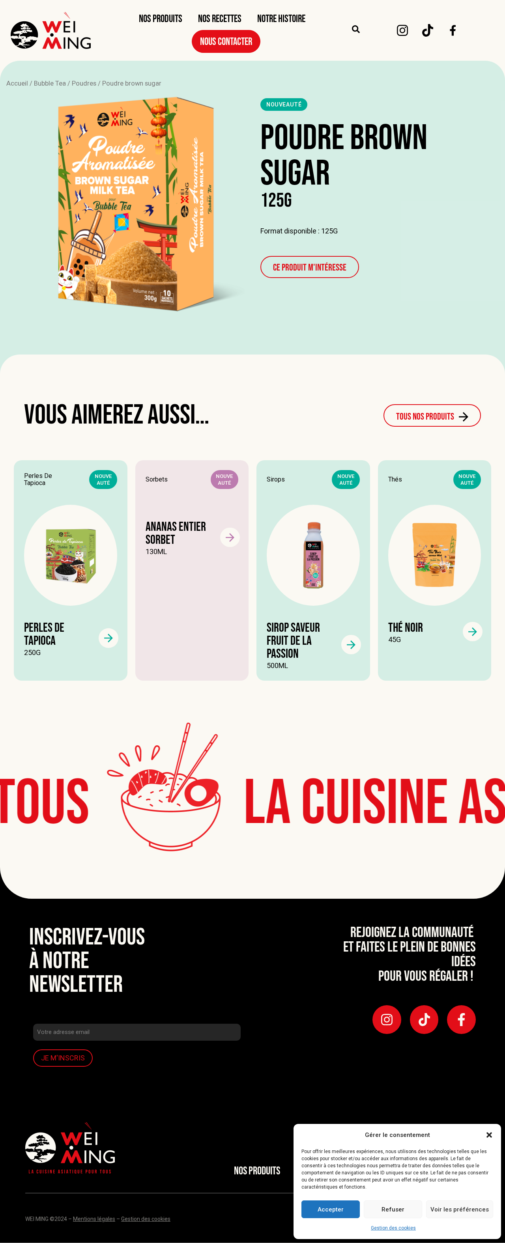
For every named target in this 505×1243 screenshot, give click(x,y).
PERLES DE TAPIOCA (44, 634)
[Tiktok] (427, 30)
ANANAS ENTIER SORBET (176, 533)
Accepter (331, 1209)
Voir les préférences (459, 1209)
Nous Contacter (226, 42)
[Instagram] (402, 30)
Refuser (393, 1209)
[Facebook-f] (461, 1019)
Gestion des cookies (393, 1228)
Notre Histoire (281, 19)
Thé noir (405, 628)
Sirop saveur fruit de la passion (293, 641)
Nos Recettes (219, 19)
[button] (489, 1135)
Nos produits (160, 19)
